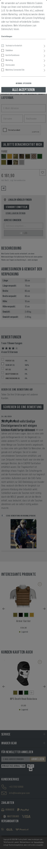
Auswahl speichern (23, 83)
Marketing (9, 60)
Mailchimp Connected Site (14, 70)
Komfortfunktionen (12, 55)
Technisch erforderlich (13, 45)
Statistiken (9, 50)
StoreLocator (10, 65)
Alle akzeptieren (23, 90)
